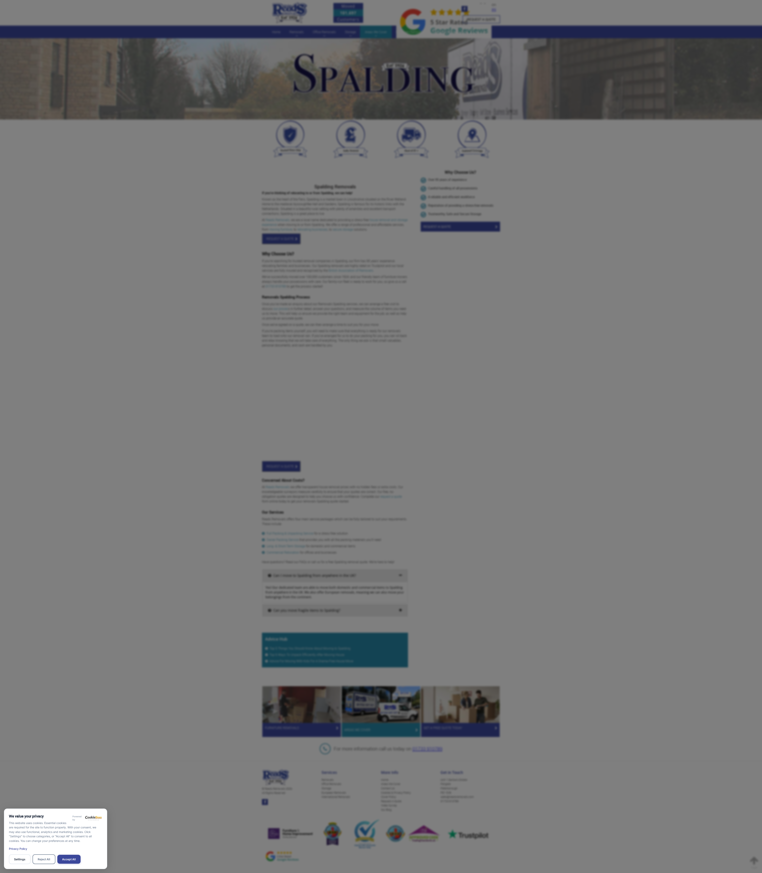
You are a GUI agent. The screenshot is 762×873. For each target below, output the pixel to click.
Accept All (69, 859)
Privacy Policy (18, 848)
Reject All (44, 859)
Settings (19, 859)
